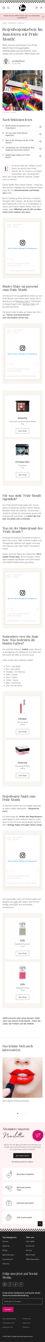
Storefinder (30, 1246)
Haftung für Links (8, 1327)
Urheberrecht (26, 1319)
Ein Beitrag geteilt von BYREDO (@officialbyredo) (23, 376)
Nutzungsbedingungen (9, 1319)
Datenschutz (26, 1323)
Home (4, 23)
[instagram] (5, 1284)
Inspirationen (8, 1259)
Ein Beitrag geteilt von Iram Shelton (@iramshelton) (24, 883)
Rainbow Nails (28, 304)
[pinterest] (21, 1284)
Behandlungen (8, 1255)
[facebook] (10, 1284)
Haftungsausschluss (8, 1323)
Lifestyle (21, 23)
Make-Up (6, 1246)
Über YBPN (30, 1241)
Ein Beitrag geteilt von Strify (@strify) (22, 270)
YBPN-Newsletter (32, 1259)
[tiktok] (15, 1284)
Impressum (25, 1327)
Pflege (5, 1250)
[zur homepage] (22, 7)
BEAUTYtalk (30, 1255)
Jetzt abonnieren (22, 1155)
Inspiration (12, 23)
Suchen (8, 1309)
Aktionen (6, 1264)
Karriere (29, 1250)
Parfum (5, 1241)
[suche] (8, 8)
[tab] (17, 1113)
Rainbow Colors (23, 301)
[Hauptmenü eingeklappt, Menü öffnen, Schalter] (4, 8)
